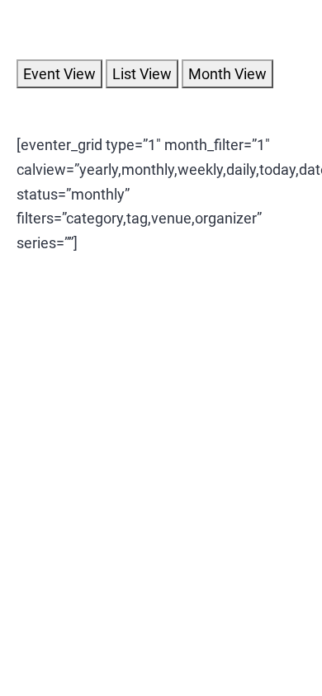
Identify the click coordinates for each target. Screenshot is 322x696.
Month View (227, 73)
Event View (59, 73)
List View (142, 73)
